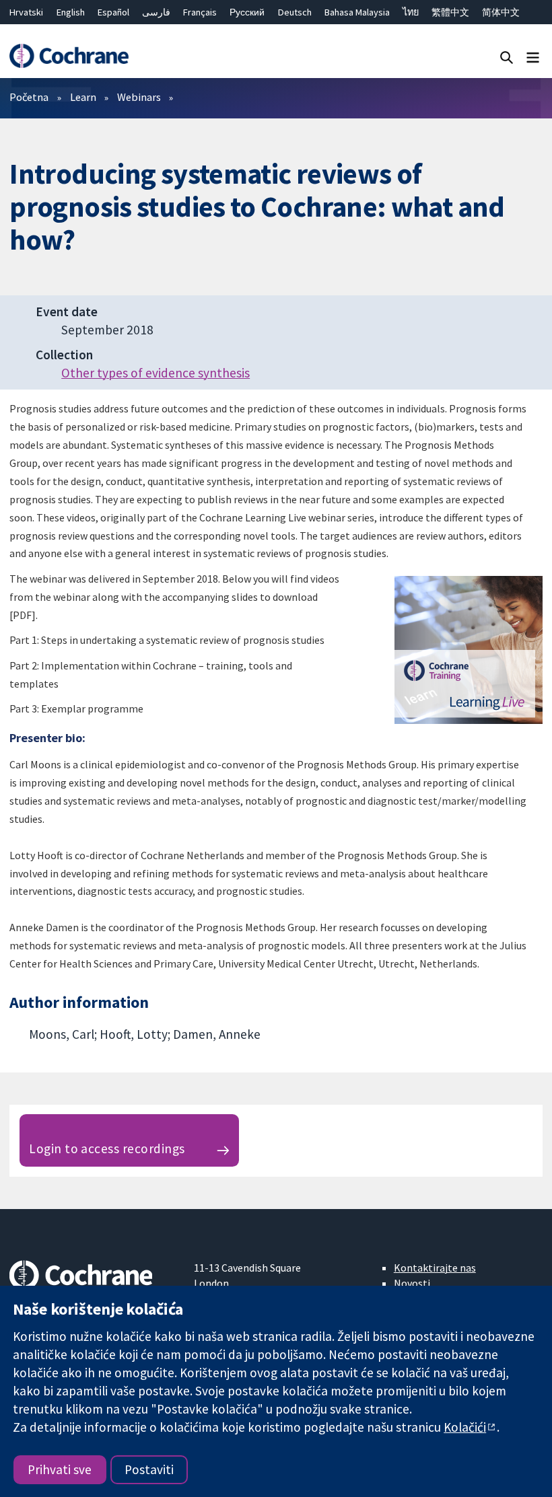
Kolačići (465, 1427)
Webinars (139, 97)
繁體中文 (450, 12)
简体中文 (501, 12)
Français (200, 12)
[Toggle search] (506, 56)
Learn (83, 97)
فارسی (156, 12)
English (71, 12)
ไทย (411, 12)
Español (113, 12)
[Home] (68, 56)
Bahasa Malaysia (357, 12)
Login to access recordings (106, 1148)
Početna (28, 97)
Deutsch (295, 12)
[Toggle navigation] (532, 56)
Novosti (412, 1283)
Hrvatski (26, 12)
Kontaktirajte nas (435, 1267)
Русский (247, 12)
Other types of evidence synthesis (155, 373)
